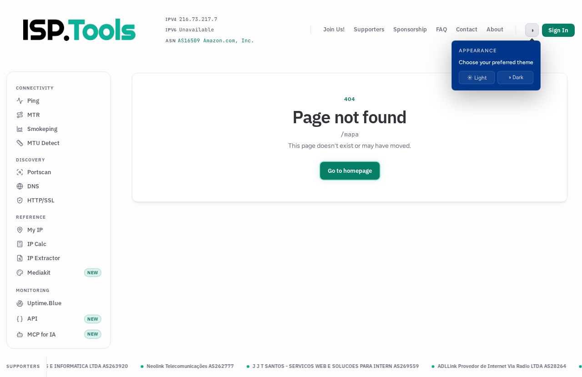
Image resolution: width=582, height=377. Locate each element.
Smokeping (42, 129)
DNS (33, 186)
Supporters (369, 29)
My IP (35, 230)
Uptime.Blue (44, 303)
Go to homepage (350, 171)
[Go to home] (79, 30)
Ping (33, 101)
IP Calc (36, 244)
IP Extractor (43, 258)
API (62, 318)
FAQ (441, 29)
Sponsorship (410, 29)
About (495, 29)
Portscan (39, 172)
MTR (33, 115)
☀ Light (477, 78)
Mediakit (62, 272)
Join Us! (334, 29)
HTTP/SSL (41, 200)
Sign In (558, 30)
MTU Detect (43, 143)
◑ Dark (515, 77)
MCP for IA (62, 334)
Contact (466, 29)
